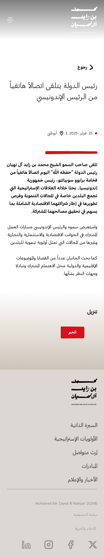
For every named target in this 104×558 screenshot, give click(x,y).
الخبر (73, 332)
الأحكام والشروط (85, 528)
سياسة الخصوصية (85, 514)
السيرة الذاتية (83, 425)
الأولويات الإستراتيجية (75, 438)
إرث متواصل (85, 452)
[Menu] (10, 19)
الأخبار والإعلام (82, 479)
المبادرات (89, 465)
